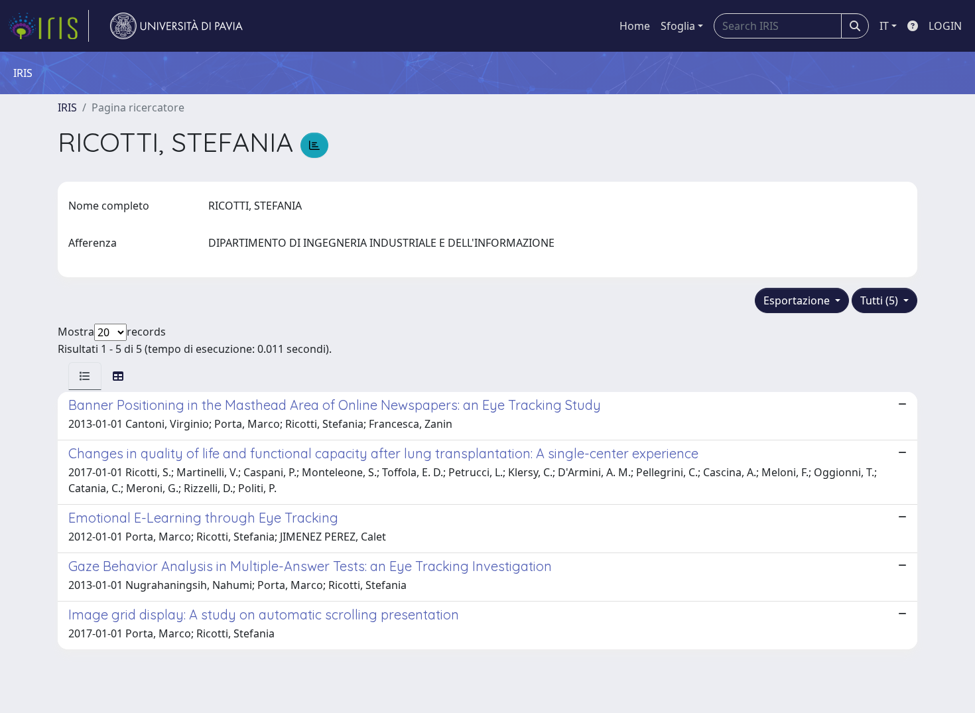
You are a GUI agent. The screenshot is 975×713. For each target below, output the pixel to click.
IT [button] (884, 26)
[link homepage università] (176, 26)
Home (634, 26)
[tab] (84, 376)
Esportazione (797, 300)
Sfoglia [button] (678, 26)
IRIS (67, 107)
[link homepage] (48, 26)
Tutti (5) (880, 300)
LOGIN (945, 26)
